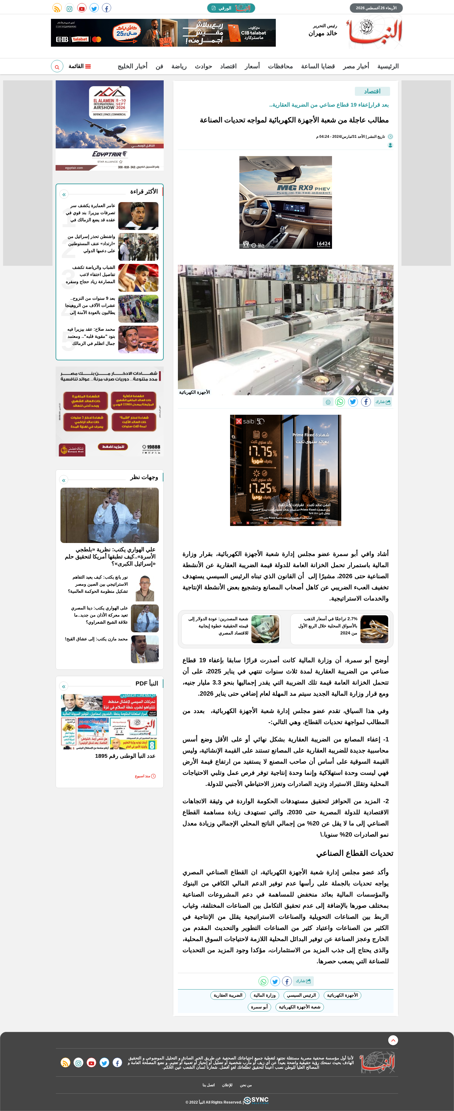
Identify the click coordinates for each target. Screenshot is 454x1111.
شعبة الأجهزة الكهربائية (300, 1006)
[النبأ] (373, 32)
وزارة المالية (265, 995)
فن (159, 66)
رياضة (179, 66)
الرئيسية (388, 66)
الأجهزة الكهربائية (342, 995)
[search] (57, 66)
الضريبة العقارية (228, 995)
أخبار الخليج (133, 66)
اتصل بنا (209, 1085)
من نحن (246, 1085)
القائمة (77, 66)
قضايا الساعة (318, 66)
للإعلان (227, 1085)
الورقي (225, 8)
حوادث (203, 66)
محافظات (280, 66)
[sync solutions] (256, 1102)
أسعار (252, 66)
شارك (381, 402)
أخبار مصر (356, 66)
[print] (328, 401)
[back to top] (393, 1040)
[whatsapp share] (340, 402)
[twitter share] (353, 402)
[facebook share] (366, 402)
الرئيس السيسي (301, 995)
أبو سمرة (259, 1006)
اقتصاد (228, 66)
